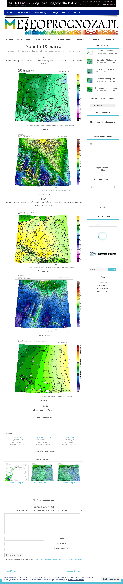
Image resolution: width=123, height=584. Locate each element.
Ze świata (94, 39)
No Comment (75, 51)
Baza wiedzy (40, 12)
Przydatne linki (60, 12)
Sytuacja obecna (24, 39)
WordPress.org (102, 291)
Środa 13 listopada (16, 483)
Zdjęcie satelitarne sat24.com (102, 169)
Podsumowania (64, 39)
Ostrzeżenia (108, 39)
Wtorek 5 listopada (106, 78)
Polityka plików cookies (76, 580)
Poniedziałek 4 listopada (106, 88)
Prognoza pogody (43, 39)
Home (9, 12)
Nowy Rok (17, 437)
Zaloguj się (102, 282)
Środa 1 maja (69, 437)
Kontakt (78, 12)
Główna (9, 39)
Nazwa (62, 538)
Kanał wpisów (102, 285)
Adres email (62, 543)
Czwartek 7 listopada (43, 483)
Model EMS (22, 12)
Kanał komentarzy (103, 288)
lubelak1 (13, 51)
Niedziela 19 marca (73, 571)
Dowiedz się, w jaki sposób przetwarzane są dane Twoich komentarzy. (58, 560)
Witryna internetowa (62, 549)
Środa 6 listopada (69, 483)
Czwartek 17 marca (43, 437)
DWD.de (103, 207)
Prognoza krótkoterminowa (43, 51)
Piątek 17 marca (11, 571)
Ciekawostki (81, 39)
